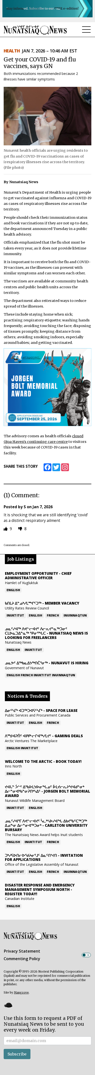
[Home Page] (35, 29)
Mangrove (21, 992)
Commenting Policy (22, 958)
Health (12, 51)
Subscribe (17, 1054)
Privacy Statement (22, 951)
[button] (8, 1005)
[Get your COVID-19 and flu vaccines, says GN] (47, 116)
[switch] (86, 955)
